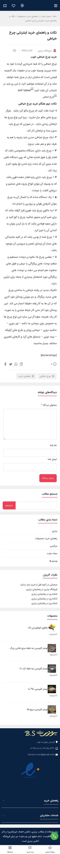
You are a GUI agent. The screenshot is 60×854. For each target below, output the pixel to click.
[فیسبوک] (5, 364)
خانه (55, 16)
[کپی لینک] (21, 364)
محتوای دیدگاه (49, 405)
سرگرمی (53, 546)
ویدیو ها (53, 561)
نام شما (53, 445)
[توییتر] (11, 364)
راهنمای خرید (24, 376)
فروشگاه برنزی (50, 589)
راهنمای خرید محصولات (27, 16)
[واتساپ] (16, 364)
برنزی (54, 531)
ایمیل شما (52, 459)
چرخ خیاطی (45, 376)
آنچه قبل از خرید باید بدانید (33, 585)
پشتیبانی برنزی (33, 589)
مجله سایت (45, 16)
